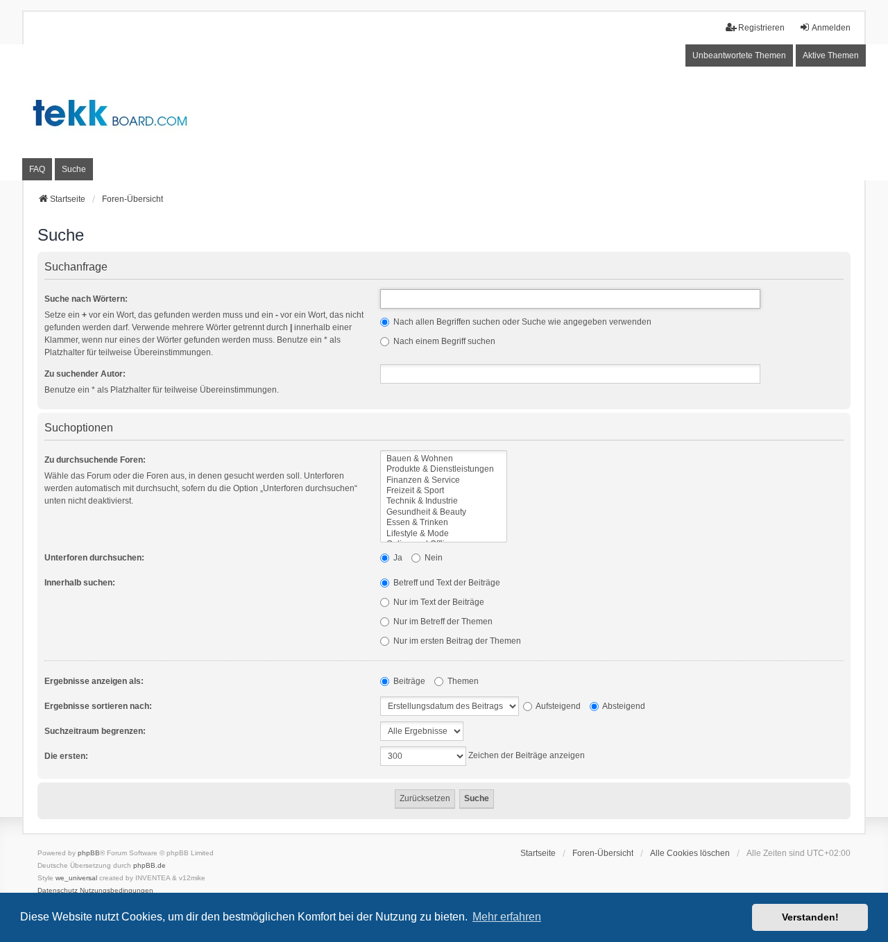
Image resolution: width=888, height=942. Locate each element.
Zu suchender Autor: (85, 374)
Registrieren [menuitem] (761, 28)
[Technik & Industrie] (443, 501)
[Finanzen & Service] (443, 480)
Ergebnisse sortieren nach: (98, 706)
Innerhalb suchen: (79, 583)
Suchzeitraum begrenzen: (95, 731)
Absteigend (623, 706)
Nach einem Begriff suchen (443, 341)
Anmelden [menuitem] (831, 28)
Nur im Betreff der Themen (442, 621)
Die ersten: (66, 756)
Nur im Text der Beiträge (437, 602)
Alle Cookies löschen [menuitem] (690, 853)
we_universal (76, 878)
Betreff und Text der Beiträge (445, 583)
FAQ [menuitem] (37, 169)
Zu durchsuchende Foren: (95, 460)
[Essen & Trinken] (443, 522)
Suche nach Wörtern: (86, 299)
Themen (462, 681)
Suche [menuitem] (74, 169)
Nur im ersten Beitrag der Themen (456, 641)
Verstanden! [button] (810, 917)
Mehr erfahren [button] (506, 917)
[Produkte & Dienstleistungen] (443, 469)
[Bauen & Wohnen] (443, 459)
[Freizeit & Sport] (443, 491)
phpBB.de (149, 865)
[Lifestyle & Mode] (443, 534)
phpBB (89, 853)
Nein (432, 558)
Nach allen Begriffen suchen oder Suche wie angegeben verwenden (521, 322)
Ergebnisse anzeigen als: (94, 681)
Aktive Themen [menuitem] (831, 55)
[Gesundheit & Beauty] (443, 512)
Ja (396, 558)
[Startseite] (444, 112)
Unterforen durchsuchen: (94, 558)
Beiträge (408, 681)
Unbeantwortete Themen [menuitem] (739, 55)
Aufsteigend (557, 706)
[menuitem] (57, 890)
